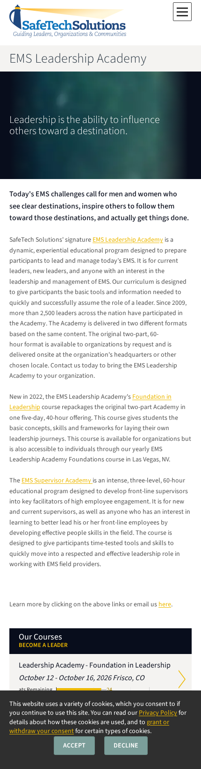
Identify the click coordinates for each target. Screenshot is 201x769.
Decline (126, 745)
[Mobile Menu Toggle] (182, 11)
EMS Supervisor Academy (57, 480)
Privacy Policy (158, 713)
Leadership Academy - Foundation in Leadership (95, 678)
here (164, 604)
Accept (74, 745)
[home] (67, 23)
